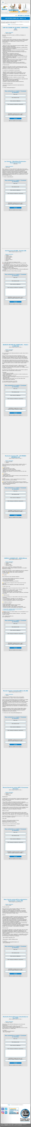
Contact (1, 1124)
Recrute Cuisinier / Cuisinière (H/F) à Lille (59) (15, 690)
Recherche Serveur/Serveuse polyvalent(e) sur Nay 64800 (15, 1017)
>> (22, 24)
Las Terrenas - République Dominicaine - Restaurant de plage (15, 162)
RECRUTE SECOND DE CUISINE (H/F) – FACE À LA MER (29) (15, 345)
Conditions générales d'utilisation (20, 1124)
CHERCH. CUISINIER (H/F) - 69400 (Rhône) (15, 558)
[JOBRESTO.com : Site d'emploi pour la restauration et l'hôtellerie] (15, 7)
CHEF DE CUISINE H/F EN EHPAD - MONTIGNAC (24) (15, 28)
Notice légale (11, 1124)
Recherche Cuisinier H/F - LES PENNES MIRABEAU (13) (15, 456)
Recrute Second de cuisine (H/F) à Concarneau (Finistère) (15, 788)
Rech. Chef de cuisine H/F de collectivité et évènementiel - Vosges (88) (15, 900)
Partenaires (6, 1124)
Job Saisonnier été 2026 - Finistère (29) (15, 250)
